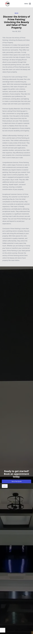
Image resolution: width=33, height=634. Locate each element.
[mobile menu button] (30, 4)
